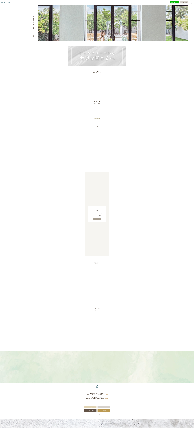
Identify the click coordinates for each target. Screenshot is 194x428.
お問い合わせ (91, 410)
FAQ (114, 403)
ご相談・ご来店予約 (97, 372)
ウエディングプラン (88, 403)
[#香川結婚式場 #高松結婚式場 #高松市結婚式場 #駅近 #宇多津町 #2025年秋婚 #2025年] (85, 322)
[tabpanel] (97, 88)
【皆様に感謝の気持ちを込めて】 (88, 110)
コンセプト (81, 403)
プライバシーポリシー (93, 414)
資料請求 (104, 410)
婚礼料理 (102, 403)
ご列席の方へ (108, 403)
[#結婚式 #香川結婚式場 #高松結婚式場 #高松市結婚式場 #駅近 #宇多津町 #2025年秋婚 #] (97, 322)
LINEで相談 (98, 376)
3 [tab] (98, 97)
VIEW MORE (96, 118)
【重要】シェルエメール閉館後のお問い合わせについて (92, 112)
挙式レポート (96, 403)
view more (97, 218)
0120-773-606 (97, 366)
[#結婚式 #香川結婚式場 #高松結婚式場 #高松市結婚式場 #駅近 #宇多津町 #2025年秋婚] (73, 322)
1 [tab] (95, 97)
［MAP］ (106, 394)
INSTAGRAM (102, 414)
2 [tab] (97, 97)
